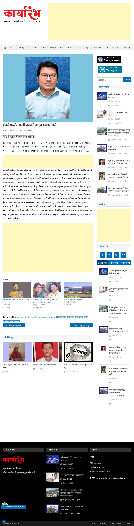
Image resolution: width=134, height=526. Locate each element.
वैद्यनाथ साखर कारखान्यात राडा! (74, 299)
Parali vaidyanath (21, 317)
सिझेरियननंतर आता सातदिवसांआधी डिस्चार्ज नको (119, 148)
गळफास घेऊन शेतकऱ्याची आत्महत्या (44, 364)
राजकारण (34, 48)
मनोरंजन (78, 48)
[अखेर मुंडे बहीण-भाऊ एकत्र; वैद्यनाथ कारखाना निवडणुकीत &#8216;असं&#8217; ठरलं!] (47, 290)
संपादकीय (115, 48)
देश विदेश (53, 48)
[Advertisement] (89, 21)
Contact (128, 523)
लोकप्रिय (114, 262)
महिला (88, 48)
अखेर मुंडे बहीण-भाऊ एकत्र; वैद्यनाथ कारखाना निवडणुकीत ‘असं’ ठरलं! (45, 300)
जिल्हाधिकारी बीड (63, 317)
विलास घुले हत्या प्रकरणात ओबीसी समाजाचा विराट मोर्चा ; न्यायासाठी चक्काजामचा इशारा (119, 133)
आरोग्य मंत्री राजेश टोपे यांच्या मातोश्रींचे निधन (15, 365)
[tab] (102, 263)
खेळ (61, 48)
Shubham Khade (29, 131)
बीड (11, 48)
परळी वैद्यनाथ (80, 317)
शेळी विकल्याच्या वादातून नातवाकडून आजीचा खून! (78, 366)
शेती (106, 48)
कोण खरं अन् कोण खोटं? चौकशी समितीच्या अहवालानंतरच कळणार (118, 189)
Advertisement (117, 523)
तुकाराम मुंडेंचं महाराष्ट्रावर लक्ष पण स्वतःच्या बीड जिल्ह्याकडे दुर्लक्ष (119, 162)
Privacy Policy (103, 523)
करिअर (69, 48)
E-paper (92, 523)
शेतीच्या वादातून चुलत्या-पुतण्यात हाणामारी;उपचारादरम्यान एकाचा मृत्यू (82, 325)
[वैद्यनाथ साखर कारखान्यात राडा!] (78, 290)
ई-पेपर (124, 48)
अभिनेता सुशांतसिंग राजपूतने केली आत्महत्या (118, 95)
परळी (72, 317)
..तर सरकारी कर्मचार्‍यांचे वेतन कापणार (117, 113)
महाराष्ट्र (21, 48)
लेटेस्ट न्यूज (102, 262)
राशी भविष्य (97, 48)
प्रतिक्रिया (125, 262)
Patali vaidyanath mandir (43, 317)
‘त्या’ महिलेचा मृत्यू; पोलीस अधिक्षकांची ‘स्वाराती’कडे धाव (15, 325)
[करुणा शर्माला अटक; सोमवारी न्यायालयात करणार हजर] (17, 290)
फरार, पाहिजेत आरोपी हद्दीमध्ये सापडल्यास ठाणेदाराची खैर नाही (118, 175)
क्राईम (43, 48)
